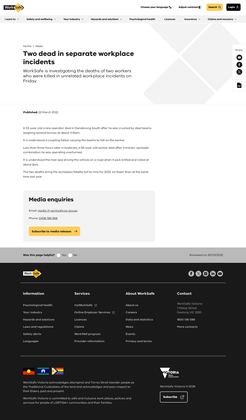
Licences (80, 320)
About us (132, 305)
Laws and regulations (38, 327)
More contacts (187, 327)
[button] (12, 19)
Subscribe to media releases (51, 231)
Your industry (32, 312)
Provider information (89, 341)
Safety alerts (32, 334)
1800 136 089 (186, 320)
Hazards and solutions (39, 320)
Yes (64, 255)
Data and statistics (139, 320)
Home (27, 46)
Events (130, 334)
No (75, 255)
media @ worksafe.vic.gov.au (57, 211)
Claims (79, 327)
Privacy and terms (139, 341)
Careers (131, 312)
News (39, 46)
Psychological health (37, 305)
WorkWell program (87, 334)
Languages (31, 341)
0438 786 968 (48, 218)
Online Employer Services (92, 312)
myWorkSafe (83, 305)
